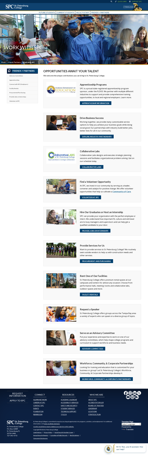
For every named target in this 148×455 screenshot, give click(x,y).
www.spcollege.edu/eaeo (52, 424)
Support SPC (137, 1)
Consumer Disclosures (40, 438)
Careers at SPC (39, 403)
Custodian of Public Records (59, 435)
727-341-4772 (12, 436)
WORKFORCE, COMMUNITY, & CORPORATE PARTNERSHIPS (106, 379)
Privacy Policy (48, 432)
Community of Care (122, 191)
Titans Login (128, 7)
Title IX (64, 414)
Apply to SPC (17, 400)
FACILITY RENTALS (90, 294)
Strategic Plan (94, 414)
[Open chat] (108, 449)
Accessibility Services (69, 403)
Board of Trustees (96, 406)
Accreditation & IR (96, 403)
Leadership (92, 408)
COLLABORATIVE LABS (91, 167)
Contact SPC (38, 406)
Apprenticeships (14, 80)
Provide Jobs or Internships (17, 97)
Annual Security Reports (40, 435)
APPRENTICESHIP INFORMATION (95, 103)
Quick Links (122, 1)
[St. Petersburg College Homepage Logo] (17, 422)
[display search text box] (111, 1)
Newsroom (37, 414)
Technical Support (68, 411)
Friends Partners (14, 62)
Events (36, 408)
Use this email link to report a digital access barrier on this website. (53, 427)
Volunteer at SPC (90, 197)
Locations (92, 411)
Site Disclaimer (74, 435)
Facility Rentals (14, 88)
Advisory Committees (16, 76)
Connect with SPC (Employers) (18, 84)
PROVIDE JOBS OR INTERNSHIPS (95, 231)
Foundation (38, 411)
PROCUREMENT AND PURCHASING (96, 261)
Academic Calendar (69, 400)
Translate (129, 429)
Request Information (17, 394)
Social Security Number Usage (63, 432)
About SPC (92, 400)
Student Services (68, 408)
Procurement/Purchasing (17, 92)
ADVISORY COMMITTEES (92, 348)
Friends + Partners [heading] (23, 70)
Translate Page (127, 421)
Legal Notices (37, 432)
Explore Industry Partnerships (96, 136)
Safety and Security (69, 406)
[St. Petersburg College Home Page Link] (18, 6)
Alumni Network (40, 400)
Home (3, 62)
